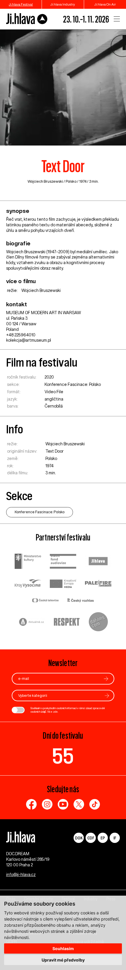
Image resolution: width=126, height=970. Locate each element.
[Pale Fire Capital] (98, 584)
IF (114, 838)
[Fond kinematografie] (63, 562)
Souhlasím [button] (63, 948)
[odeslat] (106, 679)
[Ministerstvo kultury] (28, 562)
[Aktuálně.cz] (31, 622)
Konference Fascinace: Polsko (73, 384)
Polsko (71, 181)
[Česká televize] (45, 601)
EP (103, 838)
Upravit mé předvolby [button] (63, 959)
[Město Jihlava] (98, 562)
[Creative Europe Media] (63, 584)
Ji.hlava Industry (62, 4)
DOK (79, 838)
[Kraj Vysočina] (28, 584)
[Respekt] (67, 622)
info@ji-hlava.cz (21, 875)
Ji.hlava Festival (21, 4)
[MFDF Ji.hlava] (27, 19)
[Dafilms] (98, 622)
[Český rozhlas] (80, 601)
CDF (90, 838)
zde (55, 711)
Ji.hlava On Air (105, 4)
